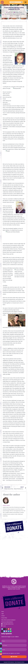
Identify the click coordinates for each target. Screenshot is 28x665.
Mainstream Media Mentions (7, 622)
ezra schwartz (7, 13)
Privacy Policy (4, 617)
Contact (3, 615)
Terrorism (12, 15)
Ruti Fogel (22, 13)
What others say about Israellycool (8, 619)
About (2, 611)
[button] (25, 2)
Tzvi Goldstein (16, 15)
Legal (2, 613)
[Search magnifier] (22, 2)
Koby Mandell (17, 13)
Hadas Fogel (12, 13)
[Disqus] (14, 558)
